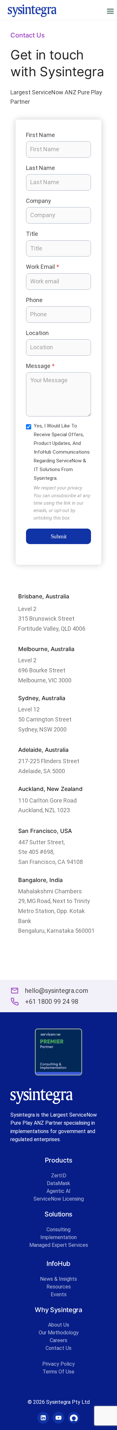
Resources (58, 1287)
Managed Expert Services (58, 1245)
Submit (59, 536)
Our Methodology (59, 1333)
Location (37, 333)
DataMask (58, 1183)
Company (38, 200)
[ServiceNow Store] (74, 1418)
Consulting (58, 1229)
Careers (58, 1340)
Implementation (58, 1237)
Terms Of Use (58, 1372)
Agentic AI (58, 1191)
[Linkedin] (43, 1418)
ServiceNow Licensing (58, 1199)
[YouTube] (58, 1418)
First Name (40, 134)
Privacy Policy (58, 1364)
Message (40, 366)
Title (32, 233)
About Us (58, 1325)
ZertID (58, 1175)
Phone (34, 300)
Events (59, 1294)
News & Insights (58, 1279)
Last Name (40, 167)
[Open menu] (110, 11)
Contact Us (59, 1348)
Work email (42, 266)
